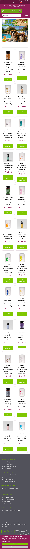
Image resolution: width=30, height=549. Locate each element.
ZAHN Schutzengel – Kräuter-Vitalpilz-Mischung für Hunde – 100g (22, 436)
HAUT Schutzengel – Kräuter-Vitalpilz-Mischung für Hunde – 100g (22, 167)
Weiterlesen (8, 79)
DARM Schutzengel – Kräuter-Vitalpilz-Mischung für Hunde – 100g (8, 100)
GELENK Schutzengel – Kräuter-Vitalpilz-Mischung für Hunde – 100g (22, 133)
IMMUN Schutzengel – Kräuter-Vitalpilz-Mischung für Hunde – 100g (8, 234)
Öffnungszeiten (7, 472)
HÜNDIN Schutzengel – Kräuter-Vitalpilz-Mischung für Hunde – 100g (22, 201)
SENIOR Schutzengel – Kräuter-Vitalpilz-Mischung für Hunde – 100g (22, 369)
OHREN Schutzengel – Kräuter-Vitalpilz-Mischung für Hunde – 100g (22, 302)
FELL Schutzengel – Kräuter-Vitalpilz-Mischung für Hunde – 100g (8, 133)
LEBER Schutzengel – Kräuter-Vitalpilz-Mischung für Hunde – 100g (8, 268)
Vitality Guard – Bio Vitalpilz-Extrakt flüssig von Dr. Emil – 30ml (8, 436)
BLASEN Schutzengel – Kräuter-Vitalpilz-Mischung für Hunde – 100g (22, 66)
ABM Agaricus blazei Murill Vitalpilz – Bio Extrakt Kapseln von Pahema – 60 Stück (8, 67)
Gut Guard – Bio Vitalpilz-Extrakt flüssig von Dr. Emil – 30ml (8, 166)
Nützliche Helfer (7, 508)
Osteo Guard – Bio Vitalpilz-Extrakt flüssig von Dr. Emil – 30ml (8, 335)
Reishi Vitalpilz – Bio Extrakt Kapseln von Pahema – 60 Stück (22, 335)
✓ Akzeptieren (15, 543)
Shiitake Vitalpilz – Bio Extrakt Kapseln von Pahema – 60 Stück (8, 403)
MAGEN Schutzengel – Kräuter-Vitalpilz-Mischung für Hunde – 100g (22, 268)
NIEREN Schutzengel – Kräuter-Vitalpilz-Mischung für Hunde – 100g (8, 302)
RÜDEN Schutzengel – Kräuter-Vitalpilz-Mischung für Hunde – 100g (8, 369)
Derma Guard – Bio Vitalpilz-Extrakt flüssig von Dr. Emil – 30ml (22, 100)
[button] (26, 15)
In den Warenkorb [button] (22, 78)
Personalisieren (15, 546)
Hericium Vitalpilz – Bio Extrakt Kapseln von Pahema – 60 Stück (8, 201)
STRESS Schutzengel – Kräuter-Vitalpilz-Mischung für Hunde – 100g (22, 403)
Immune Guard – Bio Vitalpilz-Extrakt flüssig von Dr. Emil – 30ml (22, 234)
